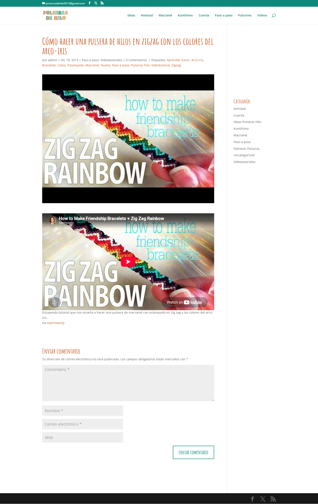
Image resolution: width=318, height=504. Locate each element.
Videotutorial (160, 65)
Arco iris (197, 60)
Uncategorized (244, 155)
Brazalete (49, 65)
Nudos (105, 65)
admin (52, 60)
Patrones (245, 15)
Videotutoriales (111, 60)
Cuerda (204, 15)
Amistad (147, 15)
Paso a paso (224, 15)
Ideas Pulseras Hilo (247, 122)
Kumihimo (185, 15)
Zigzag (176, 65)
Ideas (131, 15)
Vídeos (262, 15)
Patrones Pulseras (247, 149)
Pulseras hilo (140, 65)
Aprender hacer (178, 60)
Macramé (165, 15)
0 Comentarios (136, 60)
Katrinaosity (55, 323)
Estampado (75, 65)
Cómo (62, 65)
